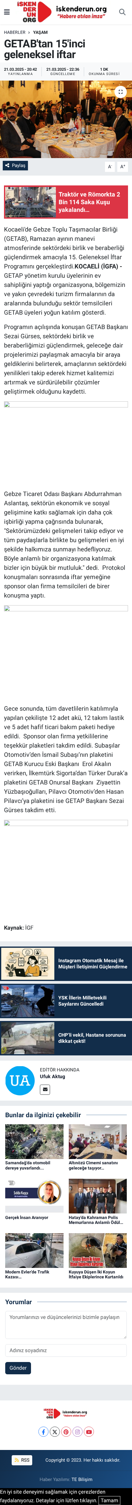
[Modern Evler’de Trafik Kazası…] (34, 1250)
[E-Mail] (45, 1090)
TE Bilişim (82, 1479)
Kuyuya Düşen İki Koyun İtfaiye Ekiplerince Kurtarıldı (96, 1274)
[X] (55, 1432)
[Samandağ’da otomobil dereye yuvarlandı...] (34, 1141)
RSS (24, 1460)
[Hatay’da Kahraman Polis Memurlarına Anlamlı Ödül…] (98, 1196)
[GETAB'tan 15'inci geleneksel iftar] (66, 119)
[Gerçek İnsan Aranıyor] (34, 1196)
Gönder (18, 1368)
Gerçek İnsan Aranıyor (26, 1217)
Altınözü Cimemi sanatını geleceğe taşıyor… (93, 1165)
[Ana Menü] (7, 12)
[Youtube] (89, 1432)
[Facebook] (43, 1432)
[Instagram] (77, 1432)
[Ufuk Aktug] (20, 1080)
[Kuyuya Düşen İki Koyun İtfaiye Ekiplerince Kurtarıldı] (98, 1250)
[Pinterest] (66, 1432)
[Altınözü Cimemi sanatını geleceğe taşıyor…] (98, 1141)
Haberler (14, 32)
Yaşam (40, 32)
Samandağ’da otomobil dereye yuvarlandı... (27, 1165)
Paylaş (18, 165)
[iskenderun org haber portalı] (63, 11)
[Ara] (122, 12)
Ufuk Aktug (52, 1076)
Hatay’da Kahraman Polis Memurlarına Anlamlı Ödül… (96, 1220)
